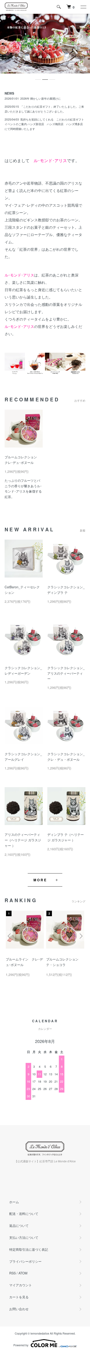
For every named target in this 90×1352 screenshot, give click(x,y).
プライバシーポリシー (25, 1261)
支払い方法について (23, 1237)
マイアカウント (20, 1285)
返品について (19, 1225)
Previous (10, 936)
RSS (12, 1273)
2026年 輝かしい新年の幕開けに (40, 98)
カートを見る (19, 1297)
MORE (40, 880)
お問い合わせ (19, 1309)
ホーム (14, 1202)
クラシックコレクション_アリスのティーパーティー (66, 673)
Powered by (20, 1345)
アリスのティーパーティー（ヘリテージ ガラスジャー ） (23, 840)
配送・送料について (23, 1213)
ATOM (22, 1273)
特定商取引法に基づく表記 (28, 1249)
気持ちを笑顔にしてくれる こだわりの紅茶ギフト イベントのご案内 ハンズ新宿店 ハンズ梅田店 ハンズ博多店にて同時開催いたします (44, 124)
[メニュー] (83, 7)
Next (80, 936)
